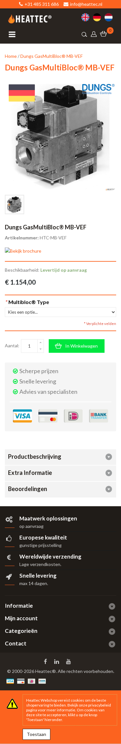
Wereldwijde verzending (50, 556)
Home (11, 56)
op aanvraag (31, 526)
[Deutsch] (99, 17)
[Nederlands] (110, 17)
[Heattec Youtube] (69, 661)
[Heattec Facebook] (46, 661)
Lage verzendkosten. (40, 564)
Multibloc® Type (27, 302)
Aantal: (12, 345)
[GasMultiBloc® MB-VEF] (14, 204)
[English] (87, 17)
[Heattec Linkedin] (57, 661)
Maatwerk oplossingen (48, 518)
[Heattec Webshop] (30, 19)
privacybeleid (99, 705)
